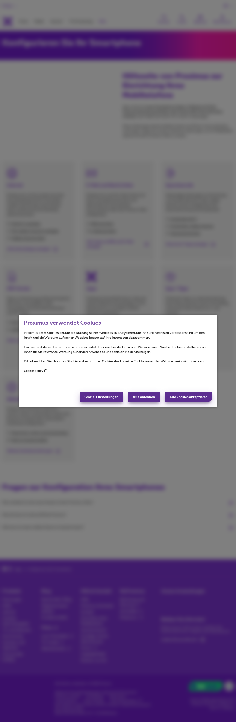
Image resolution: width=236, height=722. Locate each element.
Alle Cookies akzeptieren (188, 397)
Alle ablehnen (144, 397)
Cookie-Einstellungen (101, 397)
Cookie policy (33, 371)
